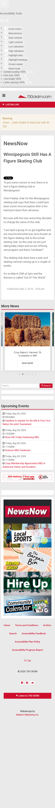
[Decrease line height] (23, 79)
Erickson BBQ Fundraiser (18, 450)
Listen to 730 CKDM (28, 695)
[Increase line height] (27, 79)
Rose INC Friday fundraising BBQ (22, 437)
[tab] (19, 374)
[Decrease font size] (21, 75)
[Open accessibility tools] (4, 4)
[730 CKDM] (27, 96)
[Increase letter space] (30, 82)
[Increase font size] (25, 75)
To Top (27, 660)
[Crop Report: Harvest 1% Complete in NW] (27, 341)
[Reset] (2, 21)
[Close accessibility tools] (7, 20)
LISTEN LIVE (12, 104)
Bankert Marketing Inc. (27, 714)
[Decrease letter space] (26, 82)
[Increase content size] (31, 72)
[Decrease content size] (27, 72)
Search (47, 385)
